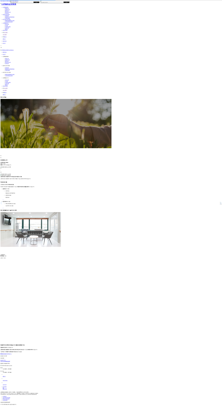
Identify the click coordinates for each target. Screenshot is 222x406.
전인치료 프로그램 (6, 19)
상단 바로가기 (3, 1)
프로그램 (7, 27)
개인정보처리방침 (6, 397)
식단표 (6, 25)
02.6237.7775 (3, 360)
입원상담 (5, 361)
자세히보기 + (6, 353)
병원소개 (7, 8)
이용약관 (4, 396)
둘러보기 (7, 10)
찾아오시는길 (8, 12)
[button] (111, 167)
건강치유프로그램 (8, 21)
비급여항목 (5, 400)
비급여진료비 (8, 26)
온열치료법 (7, 18)
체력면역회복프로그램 (9, 20)
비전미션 (7, 13)
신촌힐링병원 (5, 7)
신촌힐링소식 (5, 23)
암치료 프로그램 (6, 14)
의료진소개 (7, 9)
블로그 (6, 29)
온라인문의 (5, 30)
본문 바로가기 (9, 1)
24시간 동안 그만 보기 (14, 2)
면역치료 (7, 15)
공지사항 (7, 24)
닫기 (36, 2)
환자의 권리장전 (6, 398)
